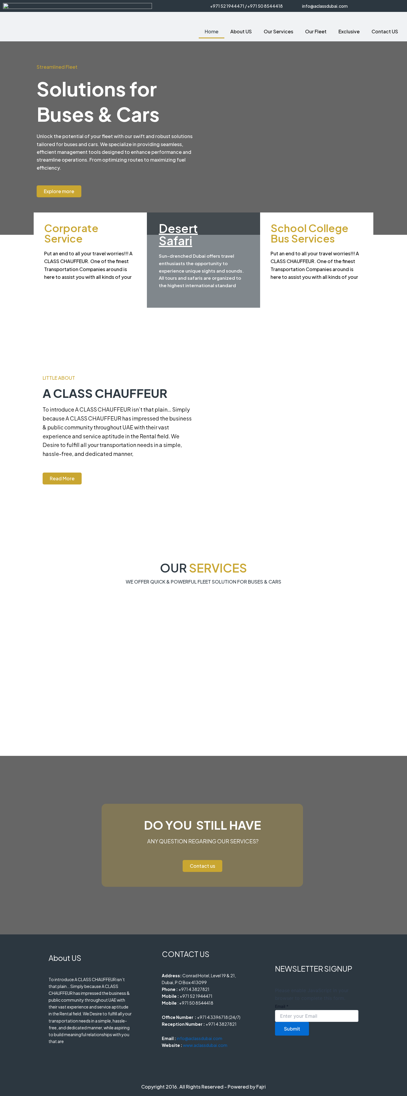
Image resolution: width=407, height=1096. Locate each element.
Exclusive (349, 31)
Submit (292, 1029)
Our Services (278, 31)
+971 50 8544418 (265, 6)
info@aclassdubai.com (325, 6)
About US (241, 31)
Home (211, 31)
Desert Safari (178, 234)
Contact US (385, 31)
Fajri (261, 1087)
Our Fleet (316, 31)
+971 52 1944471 (227, 6)
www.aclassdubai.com (205, 1045)
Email (281, 1006)
